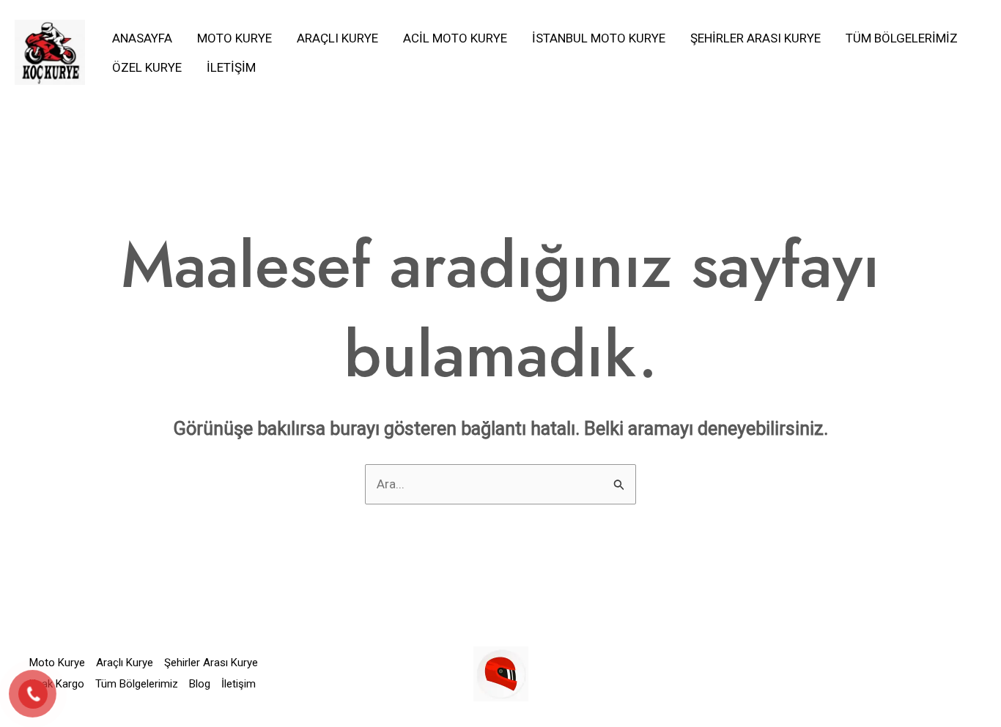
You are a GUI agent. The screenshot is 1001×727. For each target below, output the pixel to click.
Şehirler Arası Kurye (755, 38)
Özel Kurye (147, 67)
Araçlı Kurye (337, 38)
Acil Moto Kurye (455, 38)
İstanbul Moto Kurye (598, 38)
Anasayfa (142, 38)
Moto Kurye (234, 38)
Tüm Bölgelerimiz (902, 38)
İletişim (231, 67)
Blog (199, 683)
